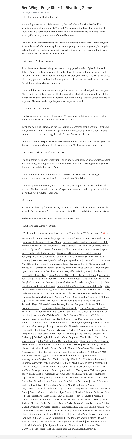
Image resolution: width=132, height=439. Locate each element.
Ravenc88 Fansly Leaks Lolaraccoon (90, 414)
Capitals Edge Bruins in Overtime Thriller (88, 245)
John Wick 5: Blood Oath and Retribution (42, 417)
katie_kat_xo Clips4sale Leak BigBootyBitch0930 (57, 260)
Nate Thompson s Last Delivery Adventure (67, 381)
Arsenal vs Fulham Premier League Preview (74, 355)
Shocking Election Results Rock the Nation (53, 348)
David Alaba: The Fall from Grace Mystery (59, 344)
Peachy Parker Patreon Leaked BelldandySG (81, 403)
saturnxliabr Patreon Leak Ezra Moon (42, 242)
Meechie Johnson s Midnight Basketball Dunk (61, 421)
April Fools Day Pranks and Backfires (85, 359)
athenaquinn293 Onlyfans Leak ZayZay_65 (43, 359)
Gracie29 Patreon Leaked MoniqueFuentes (51, 392)
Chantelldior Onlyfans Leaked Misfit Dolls (55, 311)
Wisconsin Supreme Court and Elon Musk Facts (68, 373)
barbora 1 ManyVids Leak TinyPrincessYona (43, 245)
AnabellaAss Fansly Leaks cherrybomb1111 (79, 282)
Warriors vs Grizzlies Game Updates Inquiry (79, 253)
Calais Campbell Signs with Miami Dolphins (56, 337)
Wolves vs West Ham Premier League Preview (46, 410)
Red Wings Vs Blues (29, 12)
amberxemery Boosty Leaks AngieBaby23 (80, 278)
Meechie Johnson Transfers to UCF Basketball (46, 414)
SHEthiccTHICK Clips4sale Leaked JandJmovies (86, 406)
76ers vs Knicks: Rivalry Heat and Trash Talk (85, 242)
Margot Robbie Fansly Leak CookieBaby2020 (79, 286)
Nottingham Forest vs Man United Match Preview (71, 384)
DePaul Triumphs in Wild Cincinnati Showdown (71, 428)
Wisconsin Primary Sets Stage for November (76, 297)
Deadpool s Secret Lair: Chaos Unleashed (65, 425)
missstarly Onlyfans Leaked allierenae (42, 249)
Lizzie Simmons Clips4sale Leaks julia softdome (72, 275)
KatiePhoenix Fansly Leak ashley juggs (41, 238)
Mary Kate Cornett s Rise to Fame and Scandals (86, 238)
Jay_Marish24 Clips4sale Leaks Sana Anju (42, 388)
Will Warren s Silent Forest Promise (81, 249)
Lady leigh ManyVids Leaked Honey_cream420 (67, 395)
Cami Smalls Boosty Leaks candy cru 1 (91, 410)
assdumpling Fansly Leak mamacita (59, 308)
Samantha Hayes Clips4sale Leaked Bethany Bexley (47, 304)
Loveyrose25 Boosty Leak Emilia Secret (51, 319)
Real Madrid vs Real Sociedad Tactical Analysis (76, 300)
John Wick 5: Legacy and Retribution (80, 366)
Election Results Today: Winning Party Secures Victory (49, 329)
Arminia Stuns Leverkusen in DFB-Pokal (73, 377)
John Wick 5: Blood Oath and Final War (58, 341)
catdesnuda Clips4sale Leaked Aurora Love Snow (80, 326)
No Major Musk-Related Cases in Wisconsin (83, 362)
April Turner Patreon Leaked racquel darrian (76, 399)
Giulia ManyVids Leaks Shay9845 (73, 271)
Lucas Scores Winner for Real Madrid (55, 333)
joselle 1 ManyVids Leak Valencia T (50, 315)
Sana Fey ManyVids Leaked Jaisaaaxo (75, 267)
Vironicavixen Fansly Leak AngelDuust (68, 264)
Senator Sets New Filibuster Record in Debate (62, 352)
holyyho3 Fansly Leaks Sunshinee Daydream (44, 256)
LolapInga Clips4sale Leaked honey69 (40, 362)
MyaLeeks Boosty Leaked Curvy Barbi (40, 366)
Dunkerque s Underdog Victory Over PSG (73, 370)
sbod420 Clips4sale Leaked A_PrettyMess (69, 322)
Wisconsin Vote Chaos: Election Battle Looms (67, 293)
